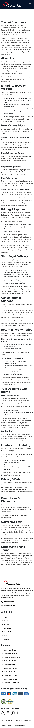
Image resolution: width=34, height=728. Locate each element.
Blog (5, 635)
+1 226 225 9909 (9, 602)
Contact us (7, 628)
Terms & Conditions (20, 726)
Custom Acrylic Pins (10, 668)
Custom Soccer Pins (10, 679)
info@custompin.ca (9, 605)
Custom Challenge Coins (11, 657)
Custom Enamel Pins (10, 654)
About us (6, 621)
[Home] (11, 4)
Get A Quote (7, 632)
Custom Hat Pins (9, 664)
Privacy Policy (6, 726)
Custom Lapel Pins (9, 650)
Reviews (6, 624)
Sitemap (6, 639)
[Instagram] (8, 713)
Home (5, 617)
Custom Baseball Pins (10, 661)
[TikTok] (17, 713)
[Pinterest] (13, 713)
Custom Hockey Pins (10, 675)
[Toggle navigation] (30, 4)
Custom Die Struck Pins (11, 683)
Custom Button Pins (10, 672)
